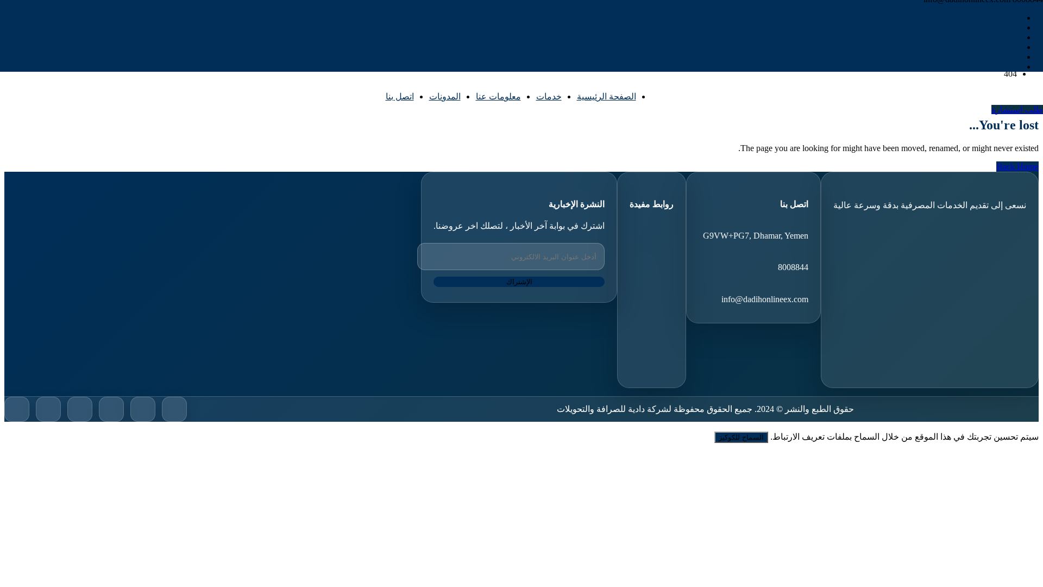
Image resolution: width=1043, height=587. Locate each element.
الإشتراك (519, 282)
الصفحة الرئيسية (606, 96)
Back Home (1017, 166)
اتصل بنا (400, 96)
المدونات (445, 96)
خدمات (549, 96)
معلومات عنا (498, 96)
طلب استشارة (1017, 109)
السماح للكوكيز (741, 437)
